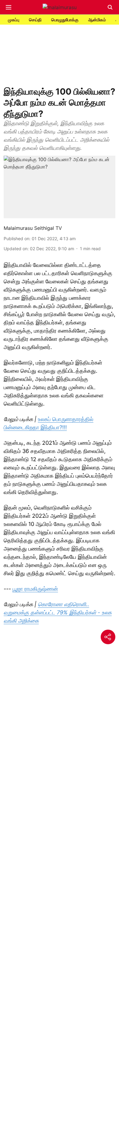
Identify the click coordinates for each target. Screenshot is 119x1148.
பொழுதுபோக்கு (64, 19)
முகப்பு (13, 19)
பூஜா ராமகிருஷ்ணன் (35, 589)
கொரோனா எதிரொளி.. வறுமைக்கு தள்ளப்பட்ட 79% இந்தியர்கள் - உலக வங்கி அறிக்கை (58, 612)
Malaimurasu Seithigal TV (33, 228)
